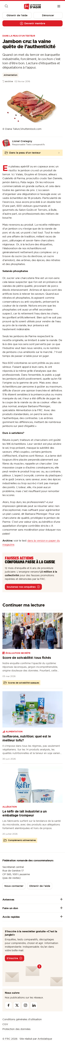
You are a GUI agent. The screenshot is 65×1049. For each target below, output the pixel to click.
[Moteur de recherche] (6, 6)
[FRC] (32, 7)
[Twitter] (17, 1005)
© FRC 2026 (9, 1038)
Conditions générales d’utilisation (22, 1019)
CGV (5, 1024)
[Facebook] (8, 1005)
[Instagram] (25, 1005)
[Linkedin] (33, 1005)
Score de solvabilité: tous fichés (26, 657)
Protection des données (16, 1029)
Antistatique (44, 1038)
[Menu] (59, 6)
